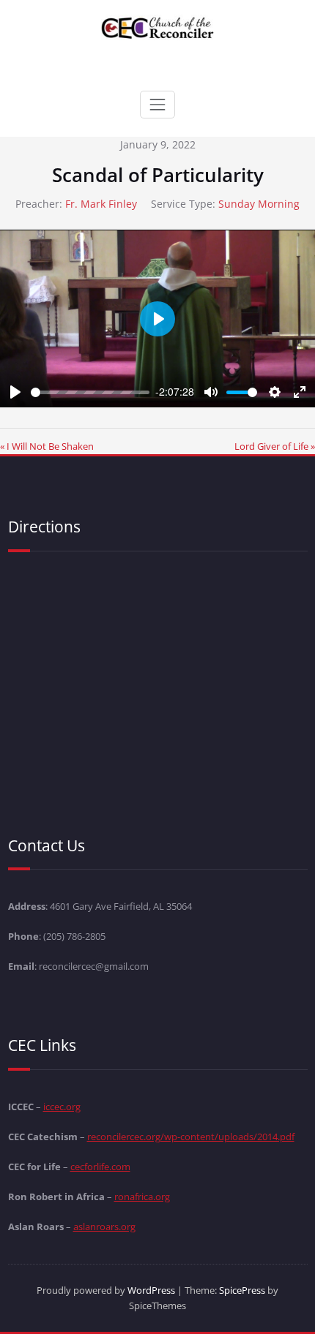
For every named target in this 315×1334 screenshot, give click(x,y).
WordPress (151, 1290)
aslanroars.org (104, 1226)
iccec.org (62, 1106)
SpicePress (242, 1290)
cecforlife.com (100, 1166)
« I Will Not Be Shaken (47, 446)
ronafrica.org (142, 1196)
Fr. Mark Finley (101, 204)
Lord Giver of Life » (274, 446)
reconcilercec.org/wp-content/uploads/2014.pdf (190, 1136)
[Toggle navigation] (157, 104)
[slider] (90, 392)
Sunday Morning (259, 204)
